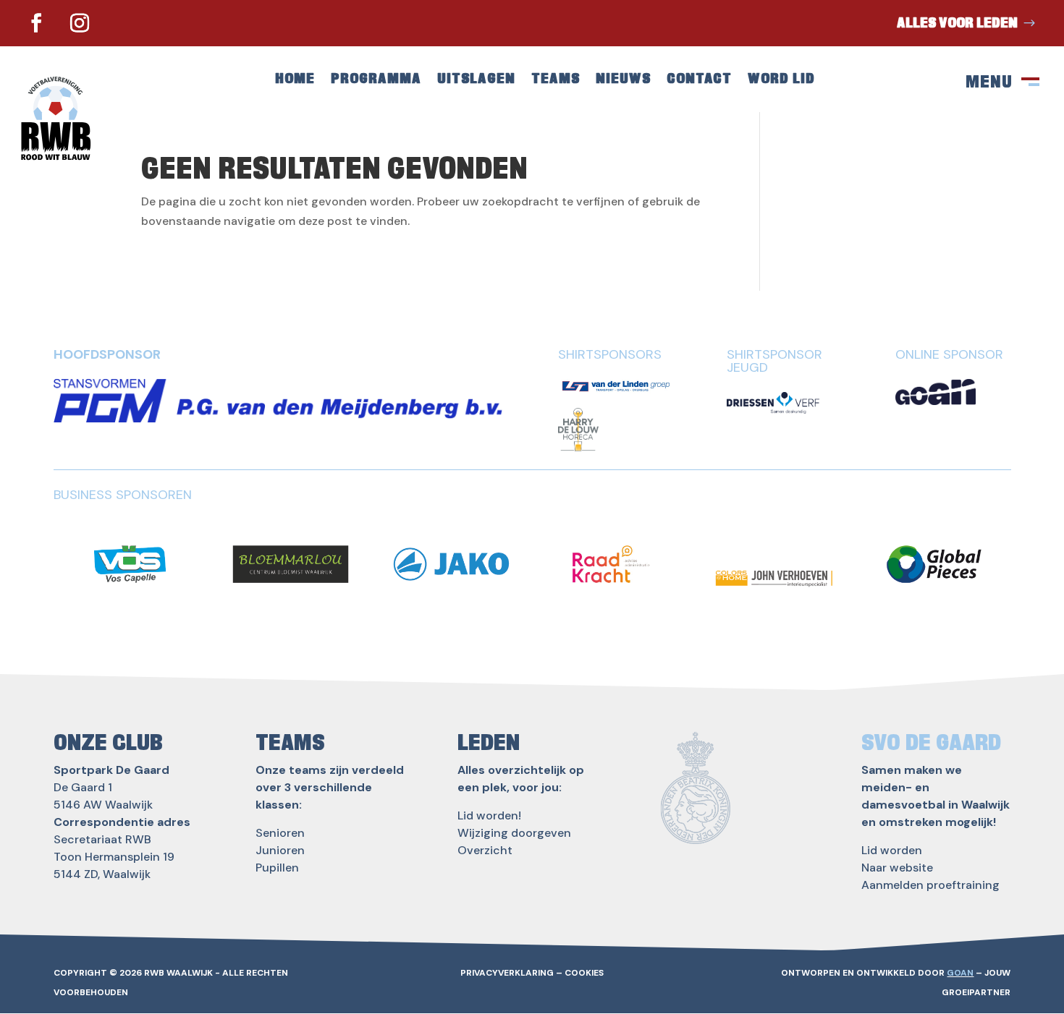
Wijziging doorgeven (514, 832)
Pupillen (277, 867)
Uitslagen (476, 80)
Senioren (280, 832)
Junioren (280, 850)
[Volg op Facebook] (36, 23)
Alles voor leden (957, 23)
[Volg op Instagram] (79, 23)
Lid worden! (489, 815)
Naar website (897, 867)
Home (295, 80)
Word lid (781, 80)
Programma (376, 80)
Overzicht (484, 850)
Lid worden (891, 850)
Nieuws (623, 80)
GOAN (960, 973)
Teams (555, 80)
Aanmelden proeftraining (930, 884)
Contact (699, 80)
